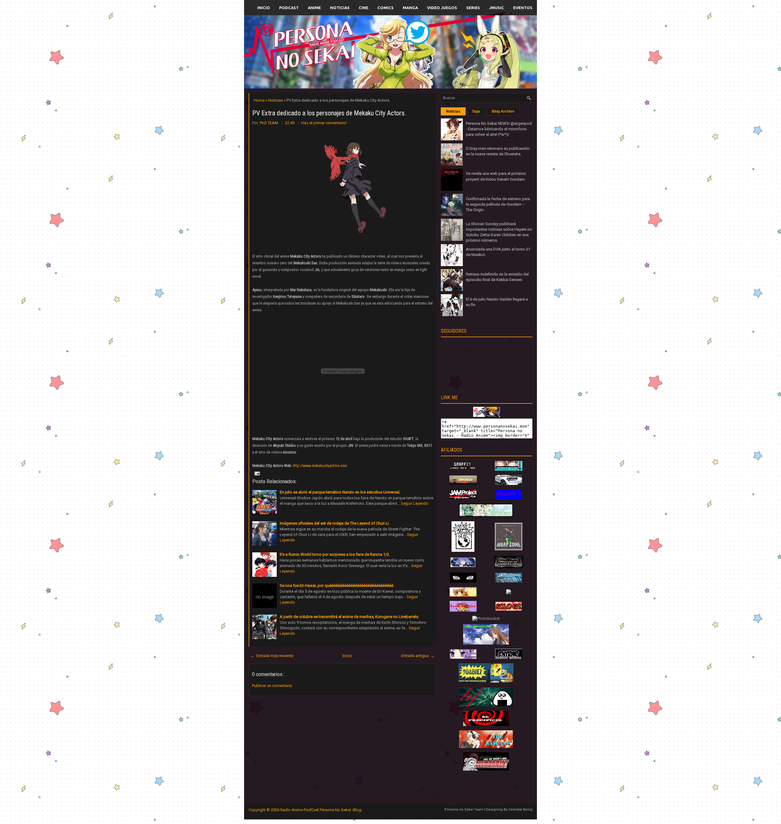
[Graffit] (463, 469)
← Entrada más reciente (271, 655)
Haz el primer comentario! (324, 123)
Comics (385, 7)
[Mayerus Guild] (508, 498)
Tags (476, 111)
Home (259, 100)
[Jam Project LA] (463, 497)
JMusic (496, 7)
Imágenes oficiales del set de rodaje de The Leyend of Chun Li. (335, 523)
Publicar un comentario (272, 685)
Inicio (263, 7)
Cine (363, 7)
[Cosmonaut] (486, 769)
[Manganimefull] (463, 581)
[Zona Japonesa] (463, 483)
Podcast (289, 7)
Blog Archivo (503, 111)
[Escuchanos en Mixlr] (459, 55)
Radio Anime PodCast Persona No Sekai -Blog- (321, 810)
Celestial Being (520, 809)
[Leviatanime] (486, 515)
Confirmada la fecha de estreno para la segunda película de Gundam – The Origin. (498, 204)
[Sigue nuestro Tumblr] (413, 66)
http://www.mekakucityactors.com (320, 465)
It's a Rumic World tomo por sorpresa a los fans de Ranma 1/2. (335, 554)
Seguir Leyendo (414, 503)
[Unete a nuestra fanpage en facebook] (372, 44)
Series (473, 7)
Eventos (522, 7)
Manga (410, 7)
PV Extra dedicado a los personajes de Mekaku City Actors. (329, 113)
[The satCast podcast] (486, 746)
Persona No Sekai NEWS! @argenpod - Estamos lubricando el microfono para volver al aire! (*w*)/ (499, 129)
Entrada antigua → (417, 655)
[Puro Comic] (463, 550)
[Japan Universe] (508, 581)
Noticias (340, 7)
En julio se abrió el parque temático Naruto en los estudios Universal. (340, 492)
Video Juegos (442, 7)
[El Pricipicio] (486, 724)
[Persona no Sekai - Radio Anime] (486, 415)
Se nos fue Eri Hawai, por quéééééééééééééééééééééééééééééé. (337, 585)
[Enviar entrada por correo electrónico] (256, 473)
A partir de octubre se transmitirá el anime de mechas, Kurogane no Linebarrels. (349, 616)
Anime (314, 7)
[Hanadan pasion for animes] (508, 469)
